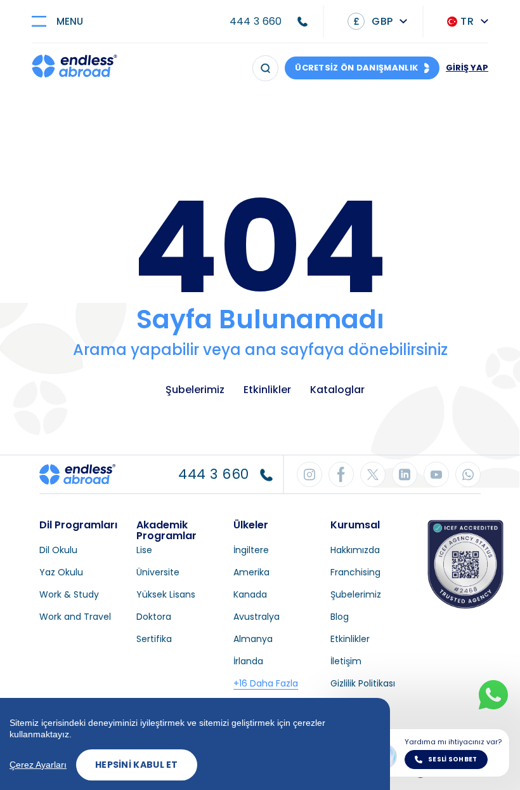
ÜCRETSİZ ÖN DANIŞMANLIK (356, 68)
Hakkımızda (355, 550)
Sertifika (154, 639)
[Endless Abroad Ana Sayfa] (74, 68)
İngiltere (251, 550)
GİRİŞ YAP (467, 68)
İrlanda (248, 661)
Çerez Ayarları (38, 765)
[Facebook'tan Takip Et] (341, 474)
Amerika (251, 572)
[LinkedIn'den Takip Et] (404, 474)
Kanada (250, 594)
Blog (339, 616)
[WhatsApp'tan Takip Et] (468, 474)
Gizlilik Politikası (362, 683)
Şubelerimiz (195, 389)
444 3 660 (256, 21)
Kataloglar (337, 389)
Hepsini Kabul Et (136, 764)
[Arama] (265, 68)
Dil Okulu (58, 550)
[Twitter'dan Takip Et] (373, 474)
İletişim (345, 661)
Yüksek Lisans (165, 594)
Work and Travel (75, 616)
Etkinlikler (267, 389)
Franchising (355, 572)
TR (467, 21)
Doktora (153, 616)
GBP (373, 21)
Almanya (253, 639)
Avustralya (256, 616)
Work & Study (69, 594)
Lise (144, 550)
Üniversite (157, 572)
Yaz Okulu (61, 572)
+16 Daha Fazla (265, 683)
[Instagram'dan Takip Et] (309, 474)
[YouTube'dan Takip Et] (436, 474)
